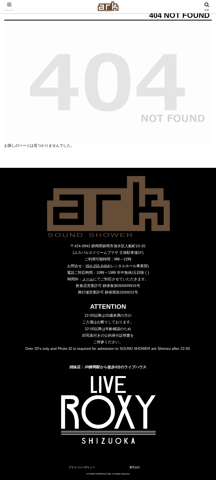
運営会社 (134, 467)
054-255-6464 (97, 266)
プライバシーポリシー (81, 467)
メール (87, 279)
